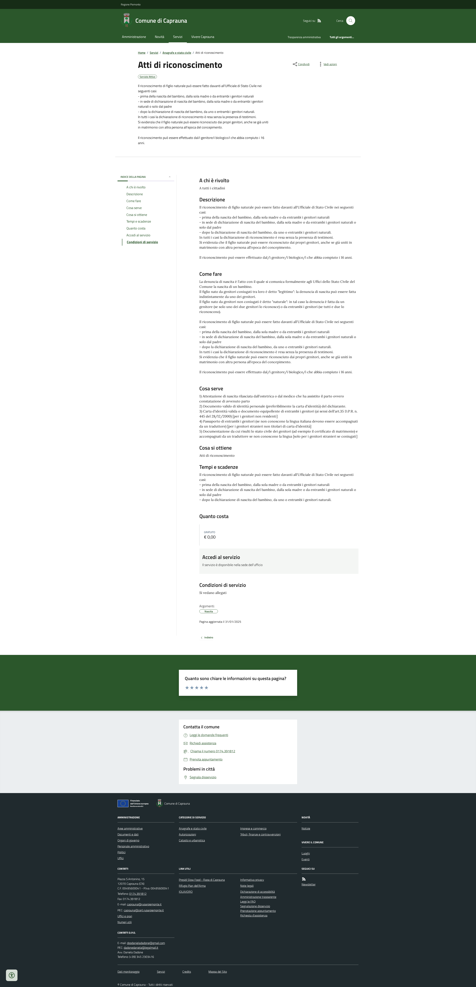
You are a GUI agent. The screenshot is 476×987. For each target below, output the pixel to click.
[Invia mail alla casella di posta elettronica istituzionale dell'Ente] (144, 904)
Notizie (306, 828)
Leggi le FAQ (248, 901)
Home (141, 52)
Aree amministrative (130, 828)
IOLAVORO (186, 891)
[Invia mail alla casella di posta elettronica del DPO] (146, 943)
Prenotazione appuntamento (258, 911)
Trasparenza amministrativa (304, 37)
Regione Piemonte (131, 4)
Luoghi (306, 853)
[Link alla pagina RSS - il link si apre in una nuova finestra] (319, 20)
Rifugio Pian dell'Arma (192, 885)
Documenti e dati (128, 834)
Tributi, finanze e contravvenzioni (260, 834)
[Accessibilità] (12, 975)
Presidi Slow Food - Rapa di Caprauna (202, 879)
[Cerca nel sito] (349, 20)
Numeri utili (125, 922)
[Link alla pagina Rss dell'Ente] (304, 879)
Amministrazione (134, 36)
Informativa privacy (252, 879)
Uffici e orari (125, 916)
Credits (186, 971)
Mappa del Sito (217, 971)
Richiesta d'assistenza (253, 915)
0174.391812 (138, 893)
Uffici (121, 858)
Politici (122, 852)
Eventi (306, 859)
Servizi (177, 36)
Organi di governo (128, 840)
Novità (159, 36)
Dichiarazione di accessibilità (257, 891)
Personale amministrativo (133, 846)
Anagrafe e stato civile (177, 52)
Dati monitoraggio (128, 971)
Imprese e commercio (253, 828)
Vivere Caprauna (202, 36)
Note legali (247, 885)
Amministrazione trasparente (258, 897)
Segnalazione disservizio (255, 906)
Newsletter (309, 884)
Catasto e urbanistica (192, 840)
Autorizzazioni (187, 834)
